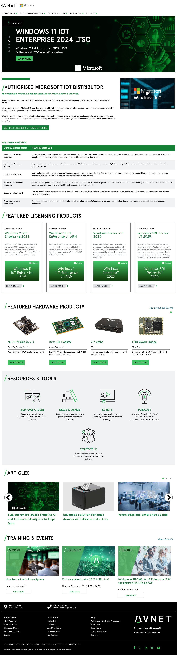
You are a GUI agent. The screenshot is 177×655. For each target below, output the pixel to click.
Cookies (52, 644)
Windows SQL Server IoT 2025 (153, 234)
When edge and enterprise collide (143, 514)
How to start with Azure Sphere (25, 579)
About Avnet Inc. (10, 621)
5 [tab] (10, 51)
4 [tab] (10, 47)
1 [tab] (10, 37)
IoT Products (8, 13)
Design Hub (51, 621)
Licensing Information (31, 13)
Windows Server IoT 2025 (108, 234)
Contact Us (95, 635)
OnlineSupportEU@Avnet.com (64, 608)
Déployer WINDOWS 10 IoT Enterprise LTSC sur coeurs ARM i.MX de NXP (144, 580)
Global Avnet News (11, 628)
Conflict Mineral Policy (99, 631)
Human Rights (96, 628)
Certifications (52, 635)
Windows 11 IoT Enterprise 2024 (17, 234)
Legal (60, 644)
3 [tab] (10, 44)
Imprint (77, 644)
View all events (165, 538)
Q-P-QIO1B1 (97, 341)
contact (90, 13)
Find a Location (15, 606)
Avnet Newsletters (54, 628)
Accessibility (68, 644)
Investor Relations (11, 625)
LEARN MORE (24, 58)
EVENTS (107, 409)
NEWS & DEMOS (70, 409)
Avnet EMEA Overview (12, 631)
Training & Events (54, 631)
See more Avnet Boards (161, 307)
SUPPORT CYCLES (33, 409)
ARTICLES (18, 472)
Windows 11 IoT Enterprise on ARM (63, 234)
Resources (75, 13)
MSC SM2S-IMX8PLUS (60, 341)
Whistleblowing (96, 625)
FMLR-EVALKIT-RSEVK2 (144, 341)
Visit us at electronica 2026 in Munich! (85, 579)
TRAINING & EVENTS (30, 537)
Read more (75, 592)
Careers (7, 635)
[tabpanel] (88, 44)
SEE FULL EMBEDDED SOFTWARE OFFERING (25, 127)
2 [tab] (10, 41)
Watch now (18, 592)
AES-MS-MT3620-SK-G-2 (21, 341)
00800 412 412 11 (60, 606)
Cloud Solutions (56, 13)
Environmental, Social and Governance (105, 621)
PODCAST (144, 409)
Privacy (44, 644)
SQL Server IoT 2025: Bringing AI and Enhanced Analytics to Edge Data (32, 518)
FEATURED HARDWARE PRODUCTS (45, 306)
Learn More (12, 285)
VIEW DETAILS (16, 362)
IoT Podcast (51, 625)
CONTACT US (88, 449)
